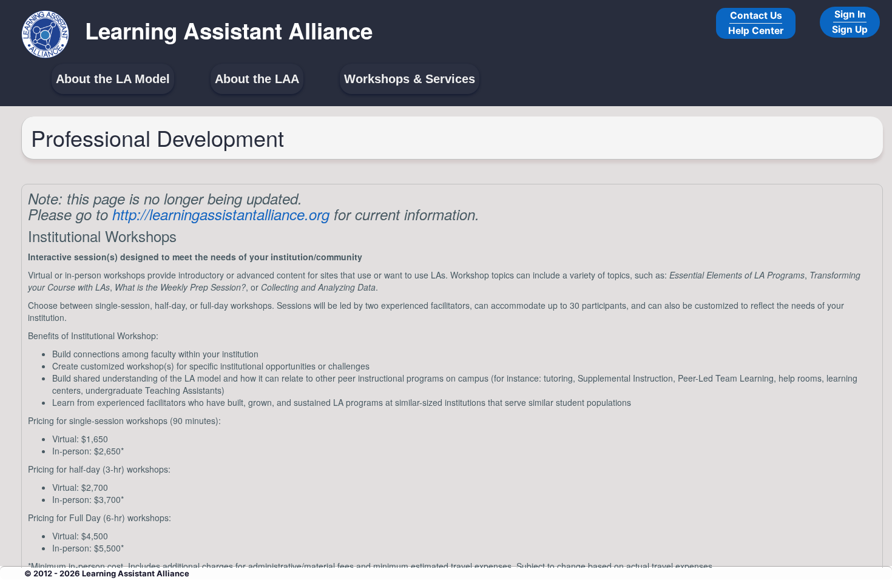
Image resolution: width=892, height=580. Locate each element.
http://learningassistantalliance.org (220, 214)
